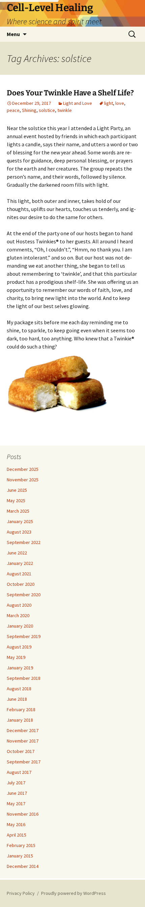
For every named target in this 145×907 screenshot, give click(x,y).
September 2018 (23, 678)
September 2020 (23, 595)
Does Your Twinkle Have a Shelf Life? (70, 92)
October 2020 (20, 584)
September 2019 (23, 636)
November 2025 (22, 480)
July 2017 (16, 783)
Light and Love (77, 103)
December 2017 (22, 730)
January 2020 (20, 626)
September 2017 (23, 762)
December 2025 (22, 469)
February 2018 (21, 709)
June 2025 (17, 490)
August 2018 (19, 689)
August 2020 (19, 605)
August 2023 (19, 532)
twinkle (64, 110)
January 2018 (20, 720)
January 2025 (20, 521)
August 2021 (19, 574)
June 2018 (17, 699)
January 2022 (20, 563)
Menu (13, 34)
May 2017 (16, 803)
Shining (29, 110)
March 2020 (18, 615)
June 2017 (17, 793)
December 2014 (22, 866)
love (119, 103)
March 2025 (18, 511)
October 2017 (20, 751)
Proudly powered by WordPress (73, 893)
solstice (47, 110)
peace (13, 110)
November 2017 (22, 741)
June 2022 (17, 553)
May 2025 (16, 500)
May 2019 (16, 657)
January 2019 (20, 668)
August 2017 (19, 772)
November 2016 (22, 814)
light (108, 103)
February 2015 (21, 845)
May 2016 (16, 824)
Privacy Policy (21, 893)
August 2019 (19, 647)
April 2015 (16, 835)
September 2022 (23, 542)
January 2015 (20, 856)
